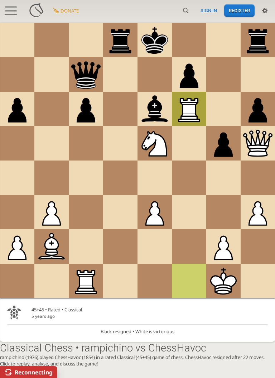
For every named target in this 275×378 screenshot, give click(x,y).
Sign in (209, 10)
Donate (70, 11)
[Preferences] (265, 10)
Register (239, 10)
